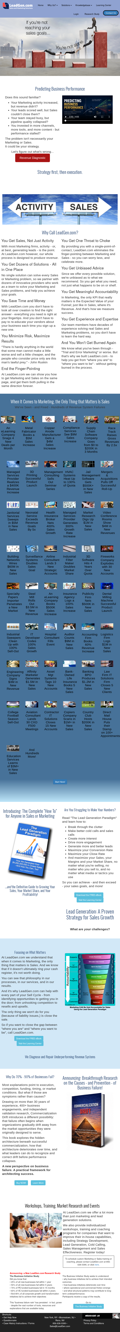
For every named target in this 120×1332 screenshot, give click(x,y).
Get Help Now (10, 1317)
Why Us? (52, 5)
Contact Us (111, 13)
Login (76, 13)
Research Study (92, 13)
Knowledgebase (83, 5)
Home (40, 5)
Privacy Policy (90, 1320)
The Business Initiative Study (88, 1306)
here (97, 1264)
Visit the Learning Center (90, 899)
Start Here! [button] (60, 781)
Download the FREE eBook (88, 894)
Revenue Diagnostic (33, 157)
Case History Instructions (15, 1323)
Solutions (66, 5)
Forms (31, 1323)
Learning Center (103, 5)
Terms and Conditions (94, 1323)
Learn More (38, 1182)
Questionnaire (10, 1320)
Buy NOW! (21, 1182)
